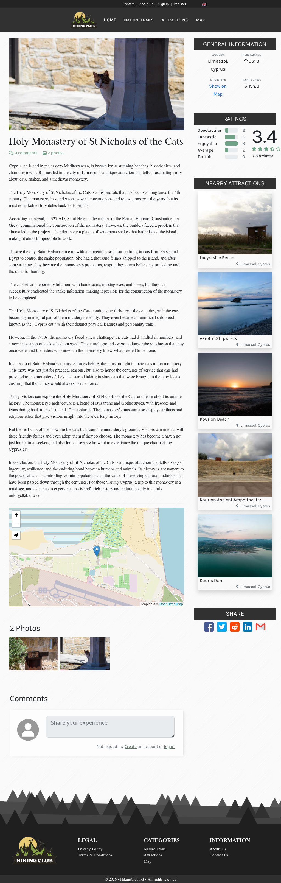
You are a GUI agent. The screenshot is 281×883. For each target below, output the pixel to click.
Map (147, 861)
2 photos (55, 152)
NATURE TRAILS (139, 20)
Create (131, 746)
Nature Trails (155, 848)
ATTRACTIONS (175, 20)
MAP (200, 20)
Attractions (153, 854)
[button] (96, 551)
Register (180, 4)
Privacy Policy (90, 848)
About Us (146, 4)
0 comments (25, 152)
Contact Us (219, 854)
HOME (110, 20)
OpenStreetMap (171, 603)
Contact (128, 4)
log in (169, 746)
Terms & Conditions (95, 854)
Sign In (163, 4)
